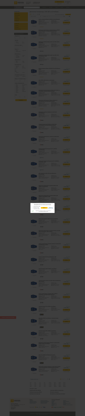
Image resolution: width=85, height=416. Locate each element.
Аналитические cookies (37, 206)
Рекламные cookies (36, 207)
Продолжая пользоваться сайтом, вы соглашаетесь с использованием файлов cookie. (43, 211)
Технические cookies (37, 208)
